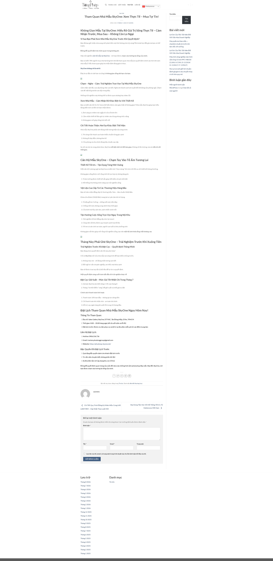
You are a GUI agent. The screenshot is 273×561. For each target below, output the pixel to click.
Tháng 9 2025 (86, 523)
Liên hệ (137, 5)
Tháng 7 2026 (86, 486)
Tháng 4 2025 (86, 542)
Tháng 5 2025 (86, 538)
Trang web (140, 444)
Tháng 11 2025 (86, 516)
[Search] (106, 5)
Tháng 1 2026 (86, 508)
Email (112, 444)
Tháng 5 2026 (86, 493)
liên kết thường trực (136, 383)
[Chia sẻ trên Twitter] (118, 376)
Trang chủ (112, 5)
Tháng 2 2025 (86, 550)
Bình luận (87, 425)
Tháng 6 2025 (86, 535)
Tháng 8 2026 (86, 482)
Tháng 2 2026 (86, 504)
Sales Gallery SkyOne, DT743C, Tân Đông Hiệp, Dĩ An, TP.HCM (111, 319)
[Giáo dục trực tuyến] (91, 5)
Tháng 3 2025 (86, 546)
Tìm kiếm (172, 14)
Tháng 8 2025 (86, 527)
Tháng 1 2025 (86, 553)
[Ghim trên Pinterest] (125, 376)
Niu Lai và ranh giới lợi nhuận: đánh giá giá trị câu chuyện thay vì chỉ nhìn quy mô (180, 71)
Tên (84, 444)
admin (131, 23)
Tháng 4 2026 (86, 497)
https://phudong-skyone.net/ (100, 344)
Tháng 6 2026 (86, 489)
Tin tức (130, 5)
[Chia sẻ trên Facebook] (114, 376)
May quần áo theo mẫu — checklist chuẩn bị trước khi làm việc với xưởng (179, 44)
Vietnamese (149, 6)
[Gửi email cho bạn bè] (122, 376)
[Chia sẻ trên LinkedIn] (129, 376)
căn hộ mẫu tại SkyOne (101, 56)
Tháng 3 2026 (86, 501)
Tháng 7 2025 (86, 531)
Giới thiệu (122, 5)
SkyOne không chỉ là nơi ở (90, 68)
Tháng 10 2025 (86, 519)
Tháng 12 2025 (86, 512)
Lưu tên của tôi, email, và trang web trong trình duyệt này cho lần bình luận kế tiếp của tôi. (116, 454)
